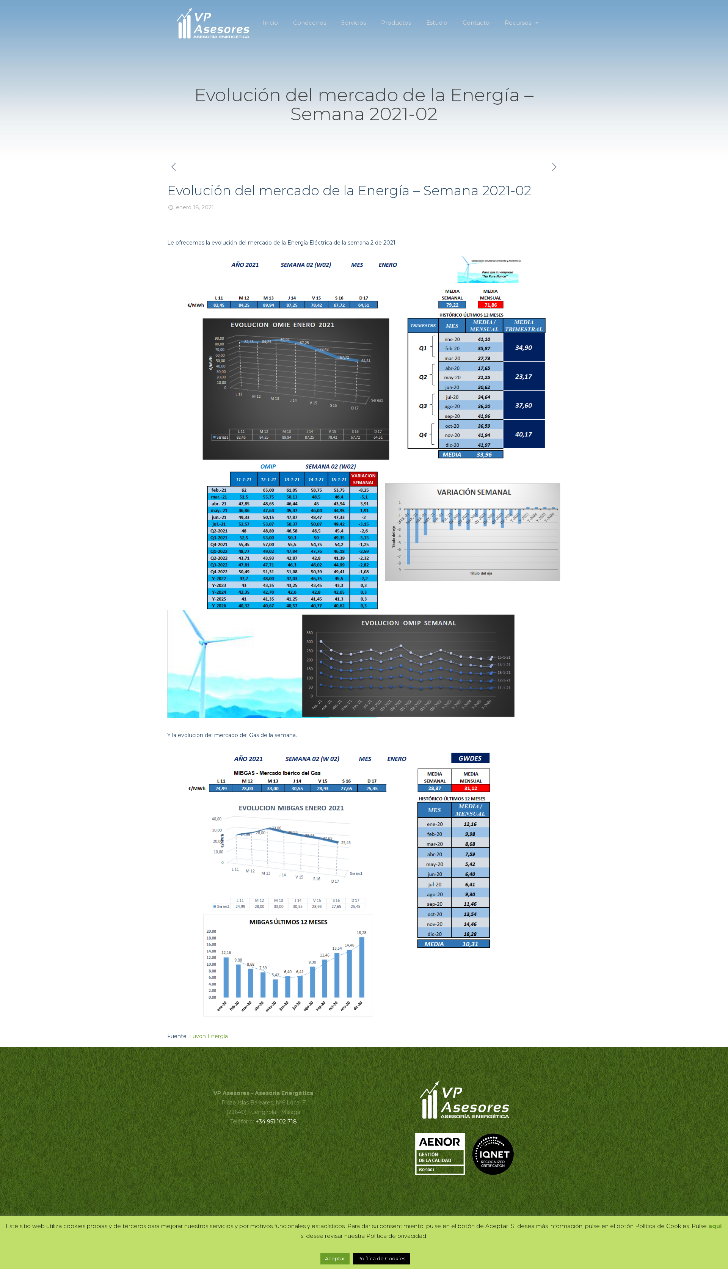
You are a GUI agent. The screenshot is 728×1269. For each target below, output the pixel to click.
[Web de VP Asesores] (213, 22)
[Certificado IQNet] (493, 1173)
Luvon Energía (208, 1036)
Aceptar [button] (335, 1258)
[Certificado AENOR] (443, 1173)
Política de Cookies (381, 1258)
